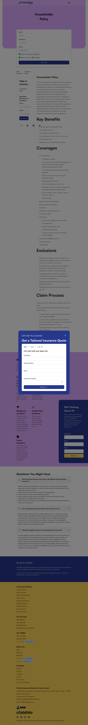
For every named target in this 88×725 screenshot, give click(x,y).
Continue (42, 387)
